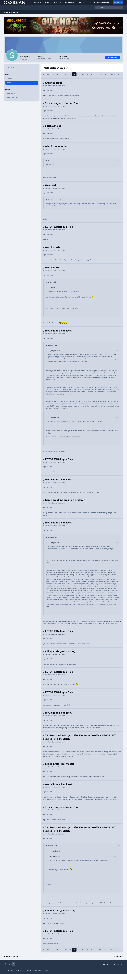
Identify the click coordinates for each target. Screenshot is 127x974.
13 (70, 74)
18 (91, 74)
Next (100, 74)
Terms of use (37, 970)
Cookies (28, 970)
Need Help (51, 185)
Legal (46, 970)
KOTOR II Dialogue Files (59, 226)
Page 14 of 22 (114, 74)
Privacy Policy (9, 970)
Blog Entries (11, 93)
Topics (9, 79)
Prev (48, 74)
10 (57, 74)
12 (66, 74)
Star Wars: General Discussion (55, 86)
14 (74, 74)
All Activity (11, 68)
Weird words (52, 247)
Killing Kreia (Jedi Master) (60, 651)
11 (61, 74)
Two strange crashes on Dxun (62, 103)
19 (95, 74)
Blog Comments (12, 97)
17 (87, 74)
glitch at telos (53, 125)
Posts (9, 83)
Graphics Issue (53, 82)
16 (83, 74)
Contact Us (19, 970)
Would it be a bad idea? (58, 330)
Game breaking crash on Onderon (65, 500)
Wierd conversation (56, 146)
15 (78, 74)
